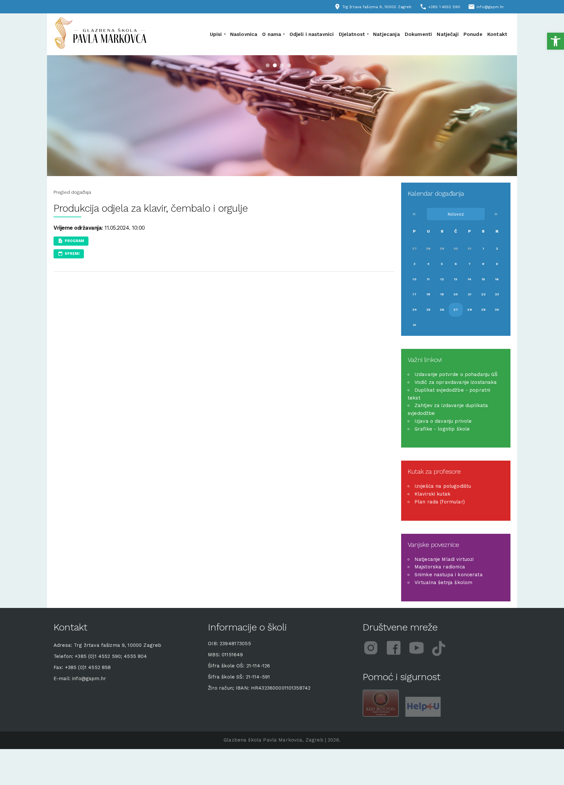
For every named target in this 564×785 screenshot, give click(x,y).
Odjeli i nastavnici (312, 34)
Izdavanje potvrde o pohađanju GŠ (456, 374)
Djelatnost (352, 34)
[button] (555, 41)
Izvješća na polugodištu (443, 486)
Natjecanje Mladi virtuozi (444, 559)
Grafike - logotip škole (442, 429)
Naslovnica (244, 34)
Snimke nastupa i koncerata (449, 575)
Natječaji (447, 34)
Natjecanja (386, 34)
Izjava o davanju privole (443, 421)
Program (74, 241)
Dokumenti (418, 34)
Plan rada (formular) (440, 502)
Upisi (216, 34)
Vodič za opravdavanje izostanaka (456, 382)
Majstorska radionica (440, 567)
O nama (271, 34)
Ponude (472, 34)
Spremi (72, 253)
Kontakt (497, 34)
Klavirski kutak (432, 494)
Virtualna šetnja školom (443, 582)
